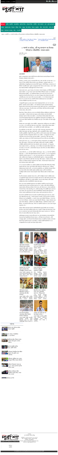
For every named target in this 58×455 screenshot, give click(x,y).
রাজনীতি (11, 24)
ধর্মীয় (41, 27)
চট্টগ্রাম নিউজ (29, 24)
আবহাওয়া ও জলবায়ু (8, 30)
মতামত (2, 27)
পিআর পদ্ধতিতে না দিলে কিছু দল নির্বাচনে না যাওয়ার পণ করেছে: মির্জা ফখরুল (28, 40)
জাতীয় (7, 24)
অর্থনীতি (35, 24)
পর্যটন (14, 30)
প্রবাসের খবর (7, 27)
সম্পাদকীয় (19, 30)
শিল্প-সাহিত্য (28, 27)
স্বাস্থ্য (23, 27)
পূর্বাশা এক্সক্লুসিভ (51, 24)
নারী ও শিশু (51, 27)
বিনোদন (13, 27)
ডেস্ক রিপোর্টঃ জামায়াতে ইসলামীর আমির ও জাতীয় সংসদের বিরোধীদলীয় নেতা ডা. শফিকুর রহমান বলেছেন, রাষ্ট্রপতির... (40, 295)
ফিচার (2, 30)
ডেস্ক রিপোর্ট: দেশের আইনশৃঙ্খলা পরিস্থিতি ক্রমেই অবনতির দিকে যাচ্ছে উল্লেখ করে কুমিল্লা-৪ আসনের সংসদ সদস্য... (40, 249)
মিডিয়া (17, 27)
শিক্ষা (20, 27)
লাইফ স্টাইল (45, 27)
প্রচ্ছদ (3, 24)
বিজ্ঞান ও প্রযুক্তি (35, 27)
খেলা (45, 24)
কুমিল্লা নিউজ (23, 24)
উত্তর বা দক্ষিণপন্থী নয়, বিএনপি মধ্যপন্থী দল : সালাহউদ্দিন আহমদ (46, 40)
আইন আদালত (40, 24)
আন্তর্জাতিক (16, 24)
